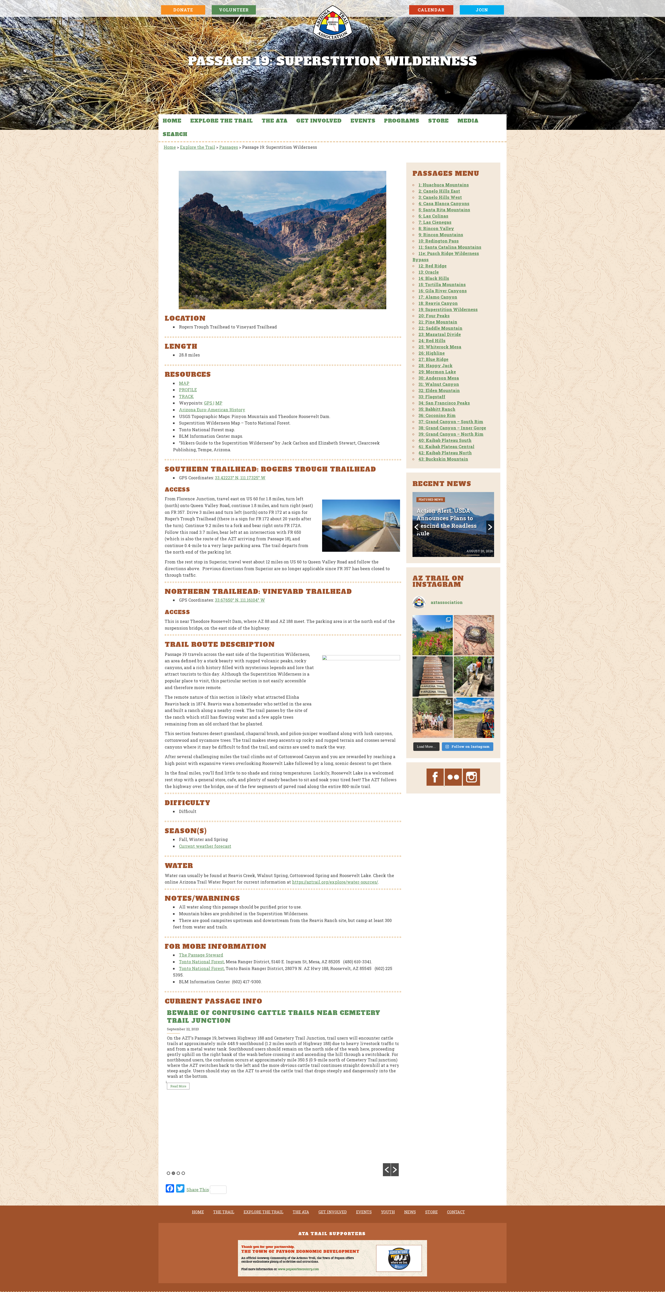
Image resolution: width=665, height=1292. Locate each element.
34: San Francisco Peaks (444, 403)
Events (362, 120)
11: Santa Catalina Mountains (449, 247)
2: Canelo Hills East (439, 191)
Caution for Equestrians (218, 1013)
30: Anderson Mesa (438, 378)
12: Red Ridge (432, 265)
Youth (388, 1212)
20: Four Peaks (434, 315)
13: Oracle (428, 272)
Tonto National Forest (201, 961)
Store (438, 120)
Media (467, 120)
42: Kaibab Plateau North (445, 452)
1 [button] (168, 1173)
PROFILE (188, 389)
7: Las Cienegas (434, 222)
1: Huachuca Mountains (443, 184)
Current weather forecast (205, 846)
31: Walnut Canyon (438, 384)
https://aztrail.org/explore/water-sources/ (335, 882)
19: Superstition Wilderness (448, 309)
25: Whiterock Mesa (439, 346)
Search (175, 134)
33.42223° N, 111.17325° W (240, 477)
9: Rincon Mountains (440, 234)
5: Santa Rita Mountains (444, 209)
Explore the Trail (221, 120)
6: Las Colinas (433, 216)
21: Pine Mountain (437, 322)
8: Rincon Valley (436, 228)
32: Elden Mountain (439, 390)
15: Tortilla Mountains (442, 284)
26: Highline (431, 353)
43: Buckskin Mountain (443, 459)
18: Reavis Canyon (438, 303)
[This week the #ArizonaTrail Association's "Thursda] (474, 676)
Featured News (430, 499)
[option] (282, 1054)
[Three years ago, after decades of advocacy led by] (474, 718)
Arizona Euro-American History (212, 409)
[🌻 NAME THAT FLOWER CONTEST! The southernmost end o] (433, 635)
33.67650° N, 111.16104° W (240, 600)
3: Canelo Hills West (440, 197)
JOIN (482, 9)
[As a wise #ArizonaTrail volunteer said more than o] (433, 718)
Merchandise (458, 499)
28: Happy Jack (435, 365)
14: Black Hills (433, 278)
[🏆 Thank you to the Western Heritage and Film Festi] (474, 635)
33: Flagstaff (431, 396)
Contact (456, 1212)
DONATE (183, 9)
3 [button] (178, 1173)
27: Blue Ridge (433, 359)
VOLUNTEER (234, 9)
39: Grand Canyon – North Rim (450, 434)
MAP (184, 383)
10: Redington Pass (438, 241)
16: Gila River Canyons (442, 290)
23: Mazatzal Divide (439, 334)
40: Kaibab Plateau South (444, 440)
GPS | (209, 403)
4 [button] (183, 1173)
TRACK (186, 396)
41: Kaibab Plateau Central (446, 446)
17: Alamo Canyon (437, 297)
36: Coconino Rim (437, 415)
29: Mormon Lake (437, 371)
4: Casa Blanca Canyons (443, 203)
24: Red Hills (431, 340)
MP (218, 403)
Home (172, 120)
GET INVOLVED (319, 120)
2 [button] (173, 1173)
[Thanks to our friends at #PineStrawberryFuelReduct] (433, 676)
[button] (387, 1169)
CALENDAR (431, 9)
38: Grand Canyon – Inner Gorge (452, 427)
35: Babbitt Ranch (436, 409)
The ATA (275, 120)
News (410, 1212)
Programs (401, 120)
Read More (177, 1095)
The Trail (223, 1212)
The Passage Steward (201, 955)
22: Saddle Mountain (440, 328)
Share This (198, 1189)
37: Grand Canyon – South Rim (450, 421)
